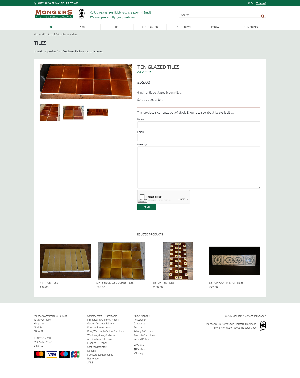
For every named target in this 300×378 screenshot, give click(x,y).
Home (37, 34)
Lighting (91, 350)
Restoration (150, 27)
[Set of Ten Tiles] (178, 261)
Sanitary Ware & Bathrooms (102, 315)
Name (140, 119)
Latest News (183, 27)
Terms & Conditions (144, 335)
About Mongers (142, 315)
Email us (38, 345)
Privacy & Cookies (143, 331)
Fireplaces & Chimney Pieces (103, 319)
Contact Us (139, 323)
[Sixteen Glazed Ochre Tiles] (121, 261)
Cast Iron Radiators (97, 347)
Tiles (74, 34)
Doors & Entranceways (99, 327)
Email (147, 12)
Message (142, 144)
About (84, 27)
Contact (216, 27)
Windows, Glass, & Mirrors (101, 335)
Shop (117, 27)
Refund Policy (141, 339)
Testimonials (249, 27)
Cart (258, 3)
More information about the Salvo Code (235, 327)
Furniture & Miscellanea (56, 34)
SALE (90, 362)
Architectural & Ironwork (100, 339)
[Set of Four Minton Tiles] (234, 261)
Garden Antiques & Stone (101, 323)
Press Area (139, 327)
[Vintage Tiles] (65, 261)
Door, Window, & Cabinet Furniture (105, 331)
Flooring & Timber (97, 343)
